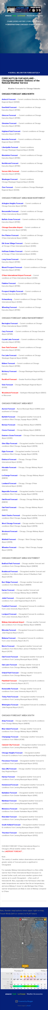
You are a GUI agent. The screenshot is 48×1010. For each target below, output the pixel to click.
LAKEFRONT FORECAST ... (14, 851)
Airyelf (29, 1005)
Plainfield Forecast (9, 681)
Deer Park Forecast (9, 347)
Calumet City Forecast (10, 745)
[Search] (45, 4)
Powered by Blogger (25, 1001)
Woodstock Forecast (10, 393)
